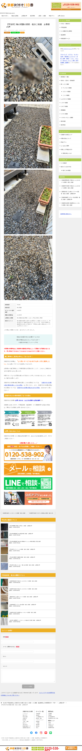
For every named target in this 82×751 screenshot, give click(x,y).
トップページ (25, 713)
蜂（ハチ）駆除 (65, 84)
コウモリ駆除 (64, 113)
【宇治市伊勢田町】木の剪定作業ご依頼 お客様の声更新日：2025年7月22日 (21, 534)
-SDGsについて (51, 724)
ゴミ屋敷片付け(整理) (66, 31)
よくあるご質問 (65, 145)
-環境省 (49, 722)
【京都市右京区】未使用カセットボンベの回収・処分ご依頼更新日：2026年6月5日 (22, 613)
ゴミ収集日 (64, 163)
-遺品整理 (37, 715)
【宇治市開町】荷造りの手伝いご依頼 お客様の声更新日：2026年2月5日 (20, 526)
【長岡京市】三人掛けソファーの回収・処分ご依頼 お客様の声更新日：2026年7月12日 (23, 597)
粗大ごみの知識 (66, 170)
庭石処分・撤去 (65, 76)
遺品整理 (63, 34)
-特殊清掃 (37, 721)
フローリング (63, 54)
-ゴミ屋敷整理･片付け (40, 716)
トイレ (72, 58)
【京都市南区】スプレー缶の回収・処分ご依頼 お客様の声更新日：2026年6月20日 (22, 605)
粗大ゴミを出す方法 (66, 166)
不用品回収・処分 (15, 32)
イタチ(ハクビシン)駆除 (67, 117)
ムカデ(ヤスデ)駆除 (66, 99)
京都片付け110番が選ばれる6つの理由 (28, 387)
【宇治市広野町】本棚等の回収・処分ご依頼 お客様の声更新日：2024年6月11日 (22, 558)
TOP (29, 702)
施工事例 (32, 15)
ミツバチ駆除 (66, 95)
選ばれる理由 (15, 15)
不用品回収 (64, 27)
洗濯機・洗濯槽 (64, 62)
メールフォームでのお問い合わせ (66, 9)
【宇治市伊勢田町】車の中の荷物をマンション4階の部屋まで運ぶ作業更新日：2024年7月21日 (25, 542)
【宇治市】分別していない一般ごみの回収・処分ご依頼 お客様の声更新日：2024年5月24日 (24, 565)
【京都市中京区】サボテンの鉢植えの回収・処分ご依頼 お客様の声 (42, 513)
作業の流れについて (66, 138)
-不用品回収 (38, 713)
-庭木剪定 (37, 726)
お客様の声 (24, 15)
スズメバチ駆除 (66, 91)
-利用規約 (50, 715)
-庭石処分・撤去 (39, 718)
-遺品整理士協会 (51, 727)
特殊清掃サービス (65, 38)
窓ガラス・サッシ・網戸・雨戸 (70, 60)
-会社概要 (50, 713)
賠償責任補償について (27, 726)
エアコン (70, 54)
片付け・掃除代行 (65, 23)
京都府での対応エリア (66, 134)
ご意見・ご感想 (42, 15)
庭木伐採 (63, 121)
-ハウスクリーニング (39, 719)
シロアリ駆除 (64, 102)
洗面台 (67, 58)
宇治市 (22, 32)
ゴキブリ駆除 (64, 106)
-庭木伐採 (37, 724)
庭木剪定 (63, 125)
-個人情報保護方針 (51, 716)
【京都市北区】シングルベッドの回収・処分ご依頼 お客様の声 (15, 513)
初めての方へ (5, 15)
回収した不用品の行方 (66, 149)
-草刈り (37, 727)
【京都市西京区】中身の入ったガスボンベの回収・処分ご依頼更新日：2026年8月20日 (23, 582)
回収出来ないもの (67, 153)
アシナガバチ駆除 (67, 88)
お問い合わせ (61, 15)
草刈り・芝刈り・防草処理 (67, 80)
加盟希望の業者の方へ (66, 214)
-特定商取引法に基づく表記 (53, 718)
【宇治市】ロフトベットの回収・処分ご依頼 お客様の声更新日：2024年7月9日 (22, 550)
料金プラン (52, 15)
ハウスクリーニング (68, 48)
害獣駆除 (63, 110)
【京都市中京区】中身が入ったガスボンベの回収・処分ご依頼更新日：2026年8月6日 (23, 589)
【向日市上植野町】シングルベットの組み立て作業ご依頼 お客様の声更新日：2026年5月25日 (25, 621)
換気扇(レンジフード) (70, 56)
